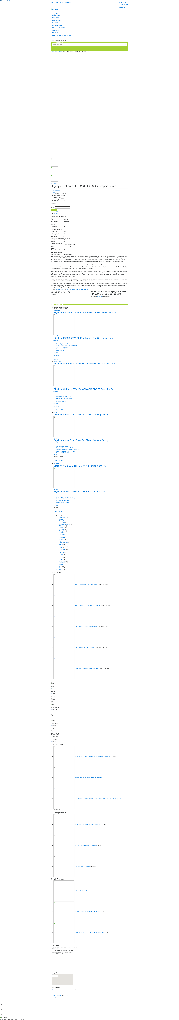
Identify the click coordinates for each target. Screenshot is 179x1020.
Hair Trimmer (62, 534)
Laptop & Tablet (55, 14)
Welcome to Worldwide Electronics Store (61, 2)
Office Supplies (55, 22)
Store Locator (123, 2)
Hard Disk (61, 536)
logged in (99, 296)
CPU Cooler (62, 526)
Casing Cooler (62, 521)
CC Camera (62, 522)
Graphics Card (58, 51)
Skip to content (13, 1)
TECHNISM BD (57, 996)
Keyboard (61, 539)
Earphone (61, 529)
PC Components (56, 17)
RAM (60, 556)
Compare (53, 192)
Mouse (60, 547)
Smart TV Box (62, 561)
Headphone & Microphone (58, 27)
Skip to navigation (4, 1)
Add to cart (54, 210)
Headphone (62, 537)
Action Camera (62, 517)
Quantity (53, 207)
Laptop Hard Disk (63, 542)
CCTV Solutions (56, 20)
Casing (55, 412)
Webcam (61, 568)
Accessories (55, 29)
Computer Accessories (64, 524)
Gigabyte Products (83, 289)
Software (54, 34)
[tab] (90, 212)
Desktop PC (56, 463)
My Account (122, 7)
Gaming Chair (62, 531)
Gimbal (61, 532)
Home (52, 51)
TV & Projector (55, 30)
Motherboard (62, 546)
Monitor (53, 19)
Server (60, 559)
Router (60, 557)
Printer (60, 551)
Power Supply (56, 310)
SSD (60, 566)
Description (56, 212)
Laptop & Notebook (64, 541)
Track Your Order (124, 4)
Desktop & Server (56, 15)
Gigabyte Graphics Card (72, 289)
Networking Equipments (57, 24)
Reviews (55, 213)
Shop (121, 6)
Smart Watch (62, 563)
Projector (61, 554)
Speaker (61, 564)
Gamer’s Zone (55, 32)
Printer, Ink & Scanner (57, 25)
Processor (61, 552)
